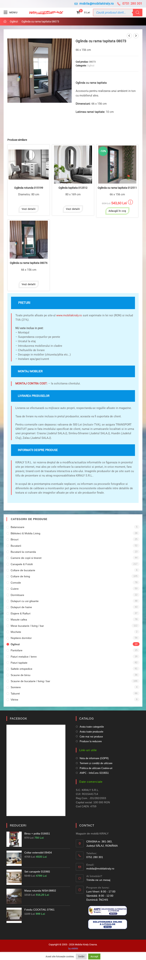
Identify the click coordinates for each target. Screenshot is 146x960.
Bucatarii (16, 545)
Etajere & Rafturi (20, 613)
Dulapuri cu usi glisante (25, 601)
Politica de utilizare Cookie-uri (96, 768)
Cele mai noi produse (91, 736)
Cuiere (15, 588)
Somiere (16, 687)
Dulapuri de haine (21, 607)
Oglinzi (90, 65)
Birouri (14, 539)
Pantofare (16, 650)
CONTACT (86, 825)
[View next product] (136, 35)
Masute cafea (19, 619)
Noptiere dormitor (21, 637)
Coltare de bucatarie (23, 570)
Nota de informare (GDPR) (94, 758)
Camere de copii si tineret (26, 557)
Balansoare (17, 527)
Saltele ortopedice (21, 668)
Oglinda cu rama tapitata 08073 (40, 21)
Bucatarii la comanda (23, 551)
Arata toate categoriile (92, 726)
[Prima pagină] (5, 21)
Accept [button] (94, 956)
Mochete (16, 631)
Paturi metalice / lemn (24, 656)
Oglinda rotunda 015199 (28, 187)
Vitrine (14, 699)
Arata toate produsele (91, 731)
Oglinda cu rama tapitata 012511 (117, 187)
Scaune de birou (20, 675)
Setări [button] (81, 956)
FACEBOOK (18, 718)
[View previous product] (129, 35)
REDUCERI (18, 825)
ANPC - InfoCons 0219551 (94, 772)
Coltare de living (20, 576)
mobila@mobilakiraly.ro (96, 3)
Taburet (15, 693)
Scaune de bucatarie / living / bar (30, 681)
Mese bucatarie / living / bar (27, 625)
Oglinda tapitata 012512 (73, 187)
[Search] (137, 12)
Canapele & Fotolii (22, 564)
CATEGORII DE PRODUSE (29, 519)
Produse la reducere (91, 741)
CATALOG (86, 718)
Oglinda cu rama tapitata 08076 (29, 263)
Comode (16, 582)
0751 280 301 (132, 3)
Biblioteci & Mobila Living (25, 533)
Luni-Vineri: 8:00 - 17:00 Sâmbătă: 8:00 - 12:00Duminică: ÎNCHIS (100, 895)
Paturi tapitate (19, 662)
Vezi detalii (29, 209)
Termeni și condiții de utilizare (96, 763)
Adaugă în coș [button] (117, 210)
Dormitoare (17, 595)
